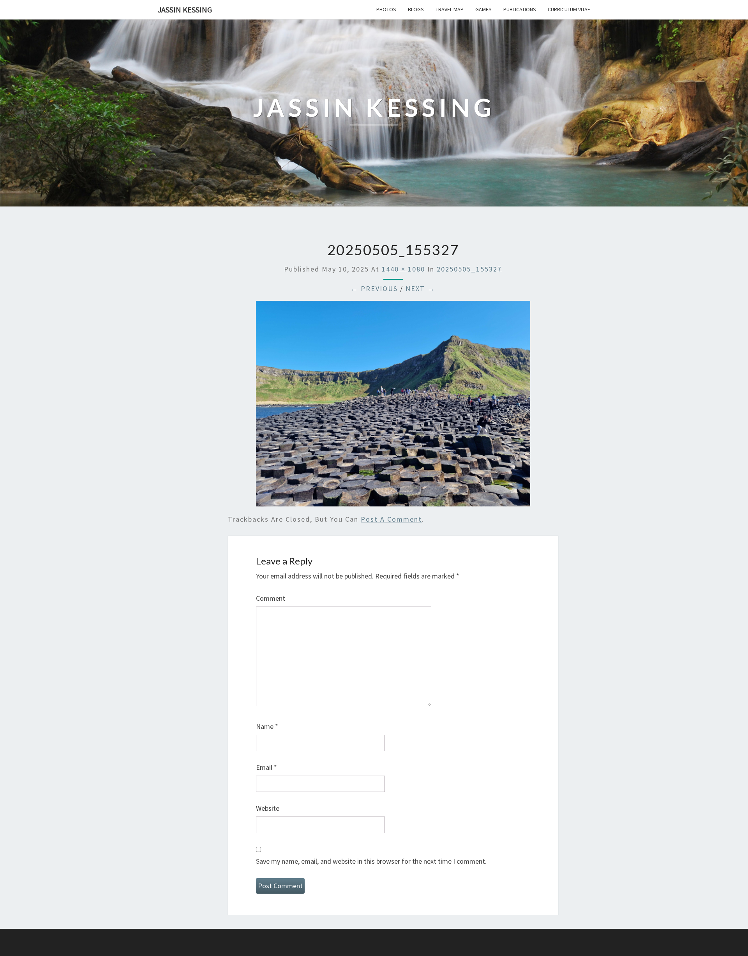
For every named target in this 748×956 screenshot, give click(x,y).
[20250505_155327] (393, 406)
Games (483, 9)
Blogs (416, 9)
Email (266, 767)
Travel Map (450, 9)
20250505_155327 (469, 269)
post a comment (391, 519)
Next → (420, 288)
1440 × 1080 (403, 269)
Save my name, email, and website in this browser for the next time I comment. (371, 861)
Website (267, 808)
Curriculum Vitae (569, 9)
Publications (519, 9)
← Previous (374, 288)
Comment (270, 598)
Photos (386, 9)
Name (267, 726)
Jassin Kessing (185, 9)
